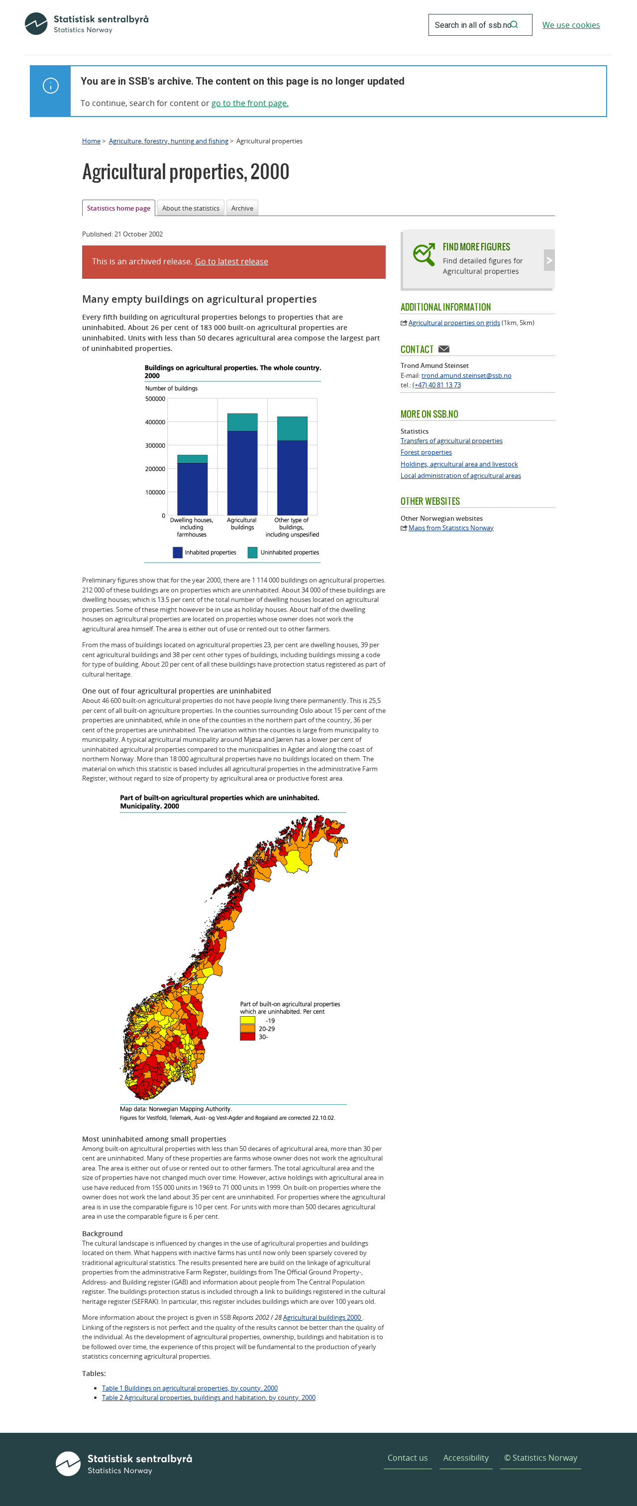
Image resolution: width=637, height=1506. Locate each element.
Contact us (408, 1457)
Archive (242, 208)
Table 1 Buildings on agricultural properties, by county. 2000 (190, 1388)
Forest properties (426, 452)
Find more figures (476, 246)
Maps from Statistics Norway (451, 528)
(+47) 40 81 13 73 (437, 384)
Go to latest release (231, 261)
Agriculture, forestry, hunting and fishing (168, 140)
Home (91, 140)
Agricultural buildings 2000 (322, 1317)
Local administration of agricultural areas (461, 475)
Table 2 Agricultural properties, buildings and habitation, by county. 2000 (209, 1397)
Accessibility (466, 1457)
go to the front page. (250, 103)
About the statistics (190, 208)
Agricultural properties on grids (454, 322)
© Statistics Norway (540, 1457)
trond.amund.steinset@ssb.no (467, 375)
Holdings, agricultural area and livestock (459, 464)
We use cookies (571, 24)
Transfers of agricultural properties (452, 441)
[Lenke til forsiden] (86, 24)
